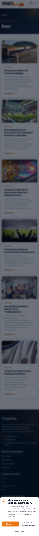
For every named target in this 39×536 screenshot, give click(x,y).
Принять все (10, 524)
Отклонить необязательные (28, 524)
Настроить (19, 531)
